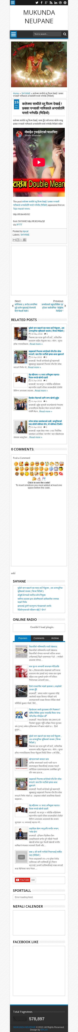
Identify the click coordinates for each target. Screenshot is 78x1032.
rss (51, 2)
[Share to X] (21, 240)
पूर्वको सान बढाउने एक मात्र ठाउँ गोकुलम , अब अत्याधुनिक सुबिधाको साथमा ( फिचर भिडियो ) (45, 739)
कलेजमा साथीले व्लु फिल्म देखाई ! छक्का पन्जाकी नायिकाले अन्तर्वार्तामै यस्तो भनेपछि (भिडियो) (43, 108)
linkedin (55, 2)
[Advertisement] (39, 270)
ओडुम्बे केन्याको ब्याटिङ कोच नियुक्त (32, 595)
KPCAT (44, 1030)
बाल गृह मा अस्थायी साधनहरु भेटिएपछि (44, 666)
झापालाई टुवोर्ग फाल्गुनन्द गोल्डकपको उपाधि (34, 606)
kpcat (25, 231)
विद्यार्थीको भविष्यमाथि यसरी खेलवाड (43, 646)
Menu (13, 2)
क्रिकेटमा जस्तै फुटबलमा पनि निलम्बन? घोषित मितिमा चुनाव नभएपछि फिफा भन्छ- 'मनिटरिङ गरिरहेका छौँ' (45, 712)
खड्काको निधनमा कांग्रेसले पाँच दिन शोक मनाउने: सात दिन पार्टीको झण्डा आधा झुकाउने (45, 782)
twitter (36, 2)
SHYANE (24, 235)
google (46, 2)
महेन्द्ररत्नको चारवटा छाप (39, 759)
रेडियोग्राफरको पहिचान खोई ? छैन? (32, 610)
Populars (22, 638)
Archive (55, 638)
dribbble (60, 2)
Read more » (36, 344)
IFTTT (19, 224)
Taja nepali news (21, 208)
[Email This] (14, 240)
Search (64, 34)
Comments (39, 638)
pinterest (65, 2)
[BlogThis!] (18, 240)
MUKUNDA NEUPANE (39, 16)
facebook (41, 2)
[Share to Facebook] (24, 240)
